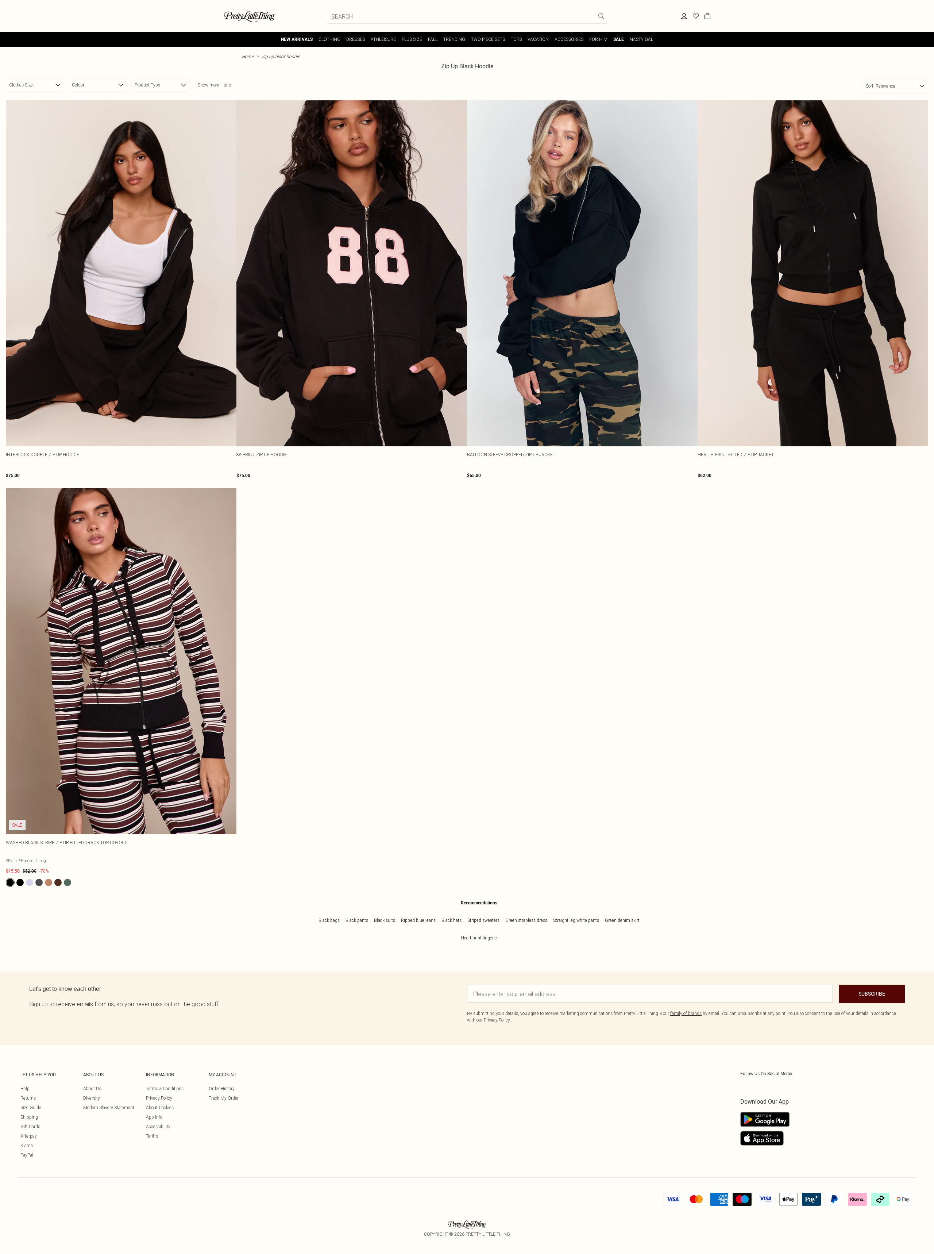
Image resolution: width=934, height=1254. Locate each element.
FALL (432, 39)
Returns (28, 1098)
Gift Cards (30, 1126)
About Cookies (160, 1107)
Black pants (357, 920)
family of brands (686, 1013)
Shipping (29, 1117)
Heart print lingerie (479, 937)
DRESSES (355, 39)
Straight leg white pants (576, 920)
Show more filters (214, 85)
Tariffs (152, 1136)
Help (25, 1088)
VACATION (538, 39)
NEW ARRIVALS (297, 39)
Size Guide (30, 1107)
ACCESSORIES (569, 39)
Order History (222, 1088)
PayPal (26, 1155)
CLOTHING (329, 39)
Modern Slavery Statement (108, 1107)
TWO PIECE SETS (488, 39)
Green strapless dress (526, 920)
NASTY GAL (641, 39)
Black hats (451, 920)
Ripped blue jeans (418, 920)
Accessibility (158, 1126)
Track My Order (224, 1098)
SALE (618, 39)
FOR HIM (598, 39)
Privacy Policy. (497, 1020)
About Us (92, 1088)
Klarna (26, 1145)
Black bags (329, 920)
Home (248, 56)
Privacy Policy (159, 1098)
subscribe (871, 994)
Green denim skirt (622, 920)
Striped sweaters (483, 920)
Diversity (91, 1098)
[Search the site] (601, 16)
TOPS (516, 39)
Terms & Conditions (165, 1088)
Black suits (384, 920)
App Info (154, 1117)
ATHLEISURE (383, 39)
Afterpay (28, 1136)
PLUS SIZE (412, 39)
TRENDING (454, 39)
